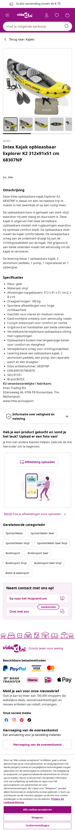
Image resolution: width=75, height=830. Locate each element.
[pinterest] (21, 720)
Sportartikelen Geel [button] (42, 533)
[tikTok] (29, 720)
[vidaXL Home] (24, 15)
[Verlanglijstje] (57, 15)
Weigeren (37, 817)
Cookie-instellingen (37, 825)
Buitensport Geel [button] (38, 553)
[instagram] (14, 720)
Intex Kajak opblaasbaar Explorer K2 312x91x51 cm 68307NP (31, 153)
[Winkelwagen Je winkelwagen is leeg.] (67, 15)
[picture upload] (37, 487)
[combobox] (37, 26)
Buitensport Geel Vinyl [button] (47, 563)
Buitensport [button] (13, 553)
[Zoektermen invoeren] (67, 26)
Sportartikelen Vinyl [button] (17, 543)
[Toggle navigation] (7, 15)
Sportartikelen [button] (14, 533)
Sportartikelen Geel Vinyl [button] (52, 543)
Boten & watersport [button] (17, 573)
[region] (37, 792)
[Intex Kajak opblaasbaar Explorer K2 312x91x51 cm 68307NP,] (37, 82)
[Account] (46, 15)
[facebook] (6, 720)
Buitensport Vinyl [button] (16, 563)
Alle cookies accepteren (37, 809)
